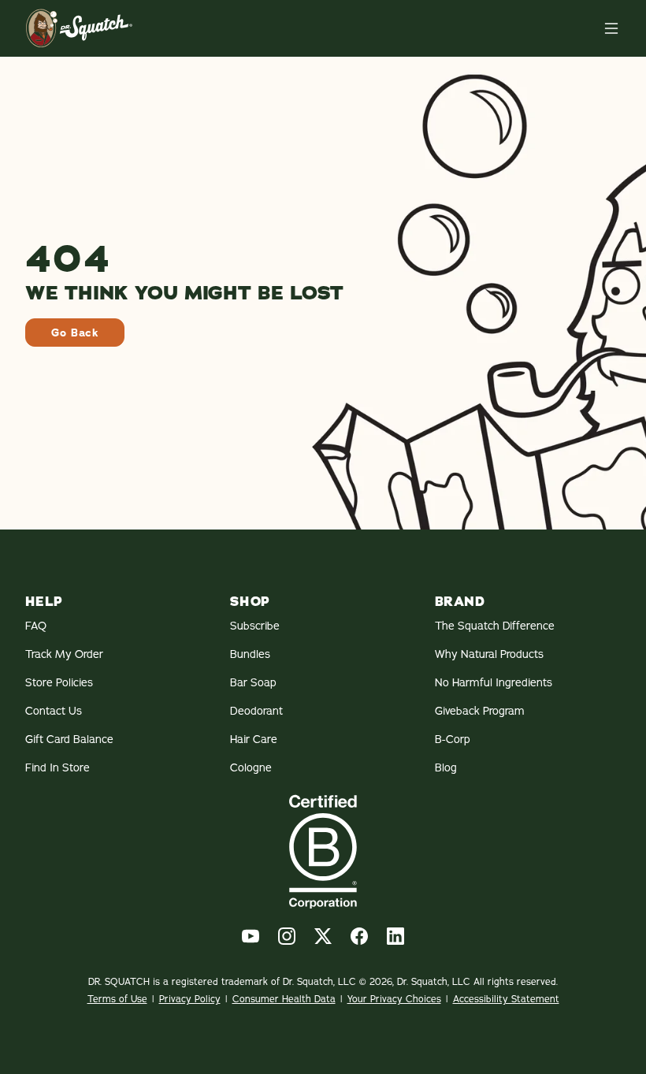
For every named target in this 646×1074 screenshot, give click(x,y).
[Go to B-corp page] (323, 851)
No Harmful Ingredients (493, 682)
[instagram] (286, 936)
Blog (446, 767)
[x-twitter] (323, 936)
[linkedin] (395, 936)
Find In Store (57, 767)
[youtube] (250, 936)
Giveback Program (480, 711)
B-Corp (452, 739)
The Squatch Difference (495, 626)
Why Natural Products (489, 654)
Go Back (74, 332)
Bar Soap (253, 682)
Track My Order (64, 654)
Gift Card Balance (69, 739)
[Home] (611, 28)
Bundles (250, 654)
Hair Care (253, 739)
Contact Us (53, 711)
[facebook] (359, 936)
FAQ (35, 626)
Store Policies (59, 682)
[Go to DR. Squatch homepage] (79, 28)
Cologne (251, 767)
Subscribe (255, 626)
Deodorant (256, 711)
